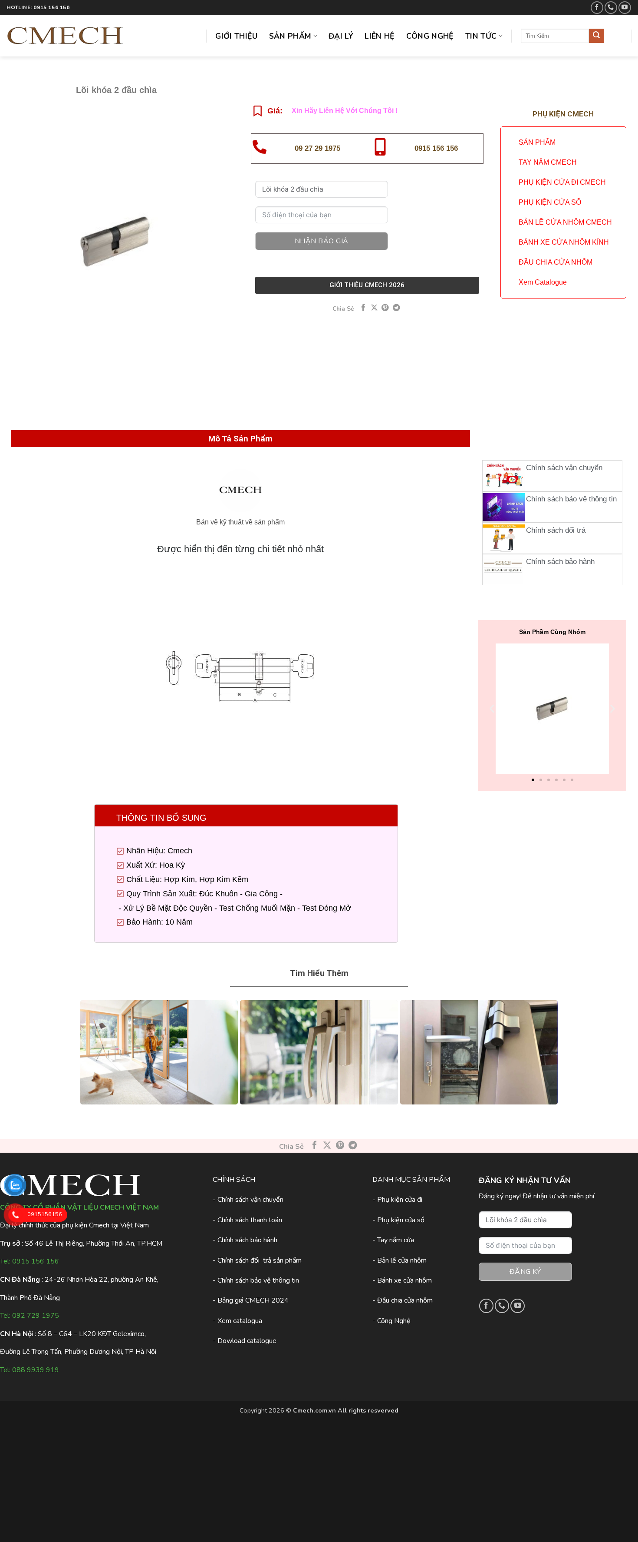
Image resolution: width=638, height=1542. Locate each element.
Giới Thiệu (236, 36)
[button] (492, 708)
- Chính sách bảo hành (245, 1240)
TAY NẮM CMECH (548, 162)
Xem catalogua (239, 1321)
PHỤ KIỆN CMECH (563, 113)
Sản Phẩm (290, 36)
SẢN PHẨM (537, 142)
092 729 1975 (35, 1315)
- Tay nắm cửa (393, 1240)
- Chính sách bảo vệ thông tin (256, 1280)
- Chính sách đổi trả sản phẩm (257, 1260)
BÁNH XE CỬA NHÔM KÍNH (564, 242)
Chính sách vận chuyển (564, 468)
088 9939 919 (35, 1370)
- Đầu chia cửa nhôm (402, 1300)
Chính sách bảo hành (560, 561)
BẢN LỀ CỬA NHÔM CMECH (565, 222)
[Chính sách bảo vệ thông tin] (503, 507)
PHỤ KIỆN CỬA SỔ (550, 202)
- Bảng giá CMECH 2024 (251, 1300)
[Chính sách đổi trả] (503, 538)
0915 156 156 (436, 148)
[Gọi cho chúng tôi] (611, 7)
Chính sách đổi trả (555, 530)
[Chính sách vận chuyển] (503, 476)
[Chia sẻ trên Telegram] (396, 308)
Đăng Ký (525, 1272)
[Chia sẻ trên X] (374, 308)
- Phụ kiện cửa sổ (398, 1220)
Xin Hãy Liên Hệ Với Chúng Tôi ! (345, 110)
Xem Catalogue (543, 282)
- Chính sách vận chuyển (248, 1199)
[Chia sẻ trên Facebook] (363, 308)
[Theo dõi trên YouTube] (624, 7)
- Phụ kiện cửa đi (397, 1199)
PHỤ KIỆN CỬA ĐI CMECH (562, 182)
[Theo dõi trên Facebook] (597, 7)
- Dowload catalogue (244, 1341)
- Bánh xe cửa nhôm (402, 1280)
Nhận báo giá (322, 241)
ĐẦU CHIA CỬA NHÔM (555, 262)
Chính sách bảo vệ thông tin (571, 499)
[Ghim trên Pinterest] (385, 308)
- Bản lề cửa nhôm (399, 1260)
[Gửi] (596, 36)
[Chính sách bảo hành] (503, 569)
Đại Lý (341, 36)
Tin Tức (481, 36)
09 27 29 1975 (317, 148)
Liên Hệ (380, 36)
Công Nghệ (430, 36)
